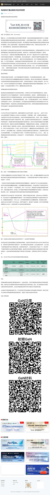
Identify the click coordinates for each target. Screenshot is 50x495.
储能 (14, 484)
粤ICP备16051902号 (35, 491)
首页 (14, 4)
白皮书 (27, 4)
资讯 (18, 4)
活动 (31, 4)
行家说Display (3, 1)
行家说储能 (14, 1)
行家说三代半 (9, 1)
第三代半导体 (15, 482)
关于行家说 (42, 4)
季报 (22, 4)
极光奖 (36, 4)
